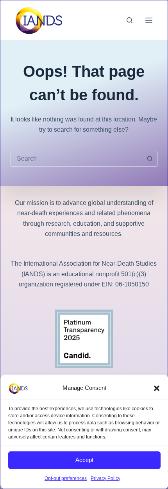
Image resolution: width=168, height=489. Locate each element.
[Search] (129, 20)
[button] (157, 388)
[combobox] (76, 159)
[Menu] (148, 20)
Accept (84, 459)
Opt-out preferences (66, 478)
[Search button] (149, 158)
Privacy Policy (105, 478)
